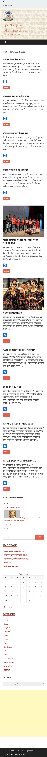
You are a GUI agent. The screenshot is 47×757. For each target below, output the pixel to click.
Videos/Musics (9, 666)
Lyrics (6, 635)
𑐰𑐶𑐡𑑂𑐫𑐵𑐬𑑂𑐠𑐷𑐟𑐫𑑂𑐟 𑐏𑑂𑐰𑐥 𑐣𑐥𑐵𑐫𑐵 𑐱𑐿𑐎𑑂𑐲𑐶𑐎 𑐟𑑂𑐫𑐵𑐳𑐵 (16, 96)
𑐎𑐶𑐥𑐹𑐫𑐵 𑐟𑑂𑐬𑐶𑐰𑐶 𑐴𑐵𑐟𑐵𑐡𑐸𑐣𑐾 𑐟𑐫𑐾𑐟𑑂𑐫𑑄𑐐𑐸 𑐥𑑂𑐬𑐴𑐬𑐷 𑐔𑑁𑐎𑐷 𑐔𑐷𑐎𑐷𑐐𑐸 (19, 349)
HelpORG (7, 628)
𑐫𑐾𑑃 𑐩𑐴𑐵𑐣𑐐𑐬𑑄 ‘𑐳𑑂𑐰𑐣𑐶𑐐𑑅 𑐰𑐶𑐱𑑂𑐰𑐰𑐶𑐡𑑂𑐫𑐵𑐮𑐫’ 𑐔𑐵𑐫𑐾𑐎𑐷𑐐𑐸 (15, 555)
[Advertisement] (23, 713)
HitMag (22, 754)
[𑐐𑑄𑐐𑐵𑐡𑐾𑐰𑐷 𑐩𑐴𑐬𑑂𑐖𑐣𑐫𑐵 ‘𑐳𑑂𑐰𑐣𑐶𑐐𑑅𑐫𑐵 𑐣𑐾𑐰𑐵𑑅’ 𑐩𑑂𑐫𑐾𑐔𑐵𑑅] (23, 221)
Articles (6, 620)
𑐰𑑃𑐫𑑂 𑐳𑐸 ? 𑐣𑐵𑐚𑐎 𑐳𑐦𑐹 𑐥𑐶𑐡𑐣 (12, 386)
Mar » (11, 607)
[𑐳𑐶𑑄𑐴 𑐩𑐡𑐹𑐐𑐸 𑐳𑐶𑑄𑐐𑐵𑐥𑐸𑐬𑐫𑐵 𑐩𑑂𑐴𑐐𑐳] (23, 294)
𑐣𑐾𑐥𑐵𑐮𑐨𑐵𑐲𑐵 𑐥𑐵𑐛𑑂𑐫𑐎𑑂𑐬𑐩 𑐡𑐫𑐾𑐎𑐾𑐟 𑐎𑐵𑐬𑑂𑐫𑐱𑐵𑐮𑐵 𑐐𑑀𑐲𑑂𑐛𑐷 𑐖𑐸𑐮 (19, 460)
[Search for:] (23, 537)
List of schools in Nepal (12, 507)
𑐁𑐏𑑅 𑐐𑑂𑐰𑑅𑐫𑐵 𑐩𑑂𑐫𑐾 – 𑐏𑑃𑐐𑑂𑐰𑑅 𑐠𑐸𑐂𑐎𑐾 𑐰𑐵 (14, 59)
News (6, 639)
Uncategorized (9, 658)
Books (6, 624)
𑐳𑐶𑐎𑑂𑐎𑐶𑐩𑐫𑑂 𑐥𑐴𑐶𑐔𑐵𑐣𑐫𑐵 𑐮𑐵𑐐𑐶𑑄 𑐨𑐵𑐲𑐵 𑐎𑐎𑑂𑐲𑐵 (15, 133)
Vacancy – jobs (9, 662)
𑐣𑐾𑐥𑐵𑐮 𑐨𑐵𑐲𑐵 (7, 670)
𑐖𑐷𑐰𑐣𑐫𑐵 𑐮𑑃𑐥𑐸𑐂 (7, 563)
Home (6, 503)
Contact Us (7, 524)
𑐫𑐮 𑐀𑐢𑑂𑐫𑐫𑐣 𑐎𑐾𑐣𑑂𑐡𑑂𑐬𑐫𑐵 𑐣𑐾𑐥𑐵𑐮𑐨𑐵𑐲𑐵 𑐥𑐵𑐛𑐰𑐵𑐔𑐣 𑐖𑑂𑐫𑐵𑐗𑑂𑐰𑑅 (16, 559)
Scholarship (8, 647)
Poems (6, 643)
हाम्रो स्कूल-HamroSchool (15, 27)
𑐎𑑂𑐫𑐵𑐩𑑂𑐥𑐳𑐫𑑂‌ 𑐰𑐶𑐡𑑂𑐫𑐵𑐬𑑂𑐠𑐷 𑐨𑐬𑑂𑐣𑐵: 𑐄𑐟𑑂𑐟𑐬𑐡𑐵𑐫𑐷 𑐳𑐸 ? (15, 170)
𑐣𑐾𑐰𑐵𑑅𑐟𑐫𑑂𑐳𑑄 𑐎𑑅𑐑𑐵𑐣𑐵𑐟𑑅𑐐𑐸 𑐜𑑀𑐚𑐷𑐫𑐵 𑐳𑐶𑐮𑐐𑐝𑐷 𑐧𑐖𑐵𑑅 (18, 423)
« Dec (5, 607)
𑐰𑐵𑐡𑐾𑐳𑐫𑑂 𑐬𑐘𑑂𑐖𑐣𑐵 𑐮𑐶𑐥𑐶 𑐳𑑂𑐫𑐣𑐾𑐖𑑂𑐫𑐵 (11, 566)
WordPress (13, 754)
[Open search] (41, 42)
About (6, 528)
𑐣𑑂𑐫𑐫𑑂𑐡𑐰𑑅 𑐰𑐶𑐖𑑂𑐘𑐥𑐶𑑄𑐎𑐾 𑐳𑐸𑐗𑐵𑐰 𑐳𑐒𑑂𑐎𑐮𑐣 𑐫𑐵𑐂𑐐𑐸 (14, 551)
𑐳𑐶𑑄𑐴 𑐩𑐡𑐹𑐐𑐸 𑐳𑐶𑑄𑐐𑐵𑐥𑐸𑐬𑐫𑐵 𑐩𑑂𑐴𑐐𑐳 (12, 312)
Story (6, 654)
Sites (5, 651)
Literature (7, 631)
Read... (6, 87)
